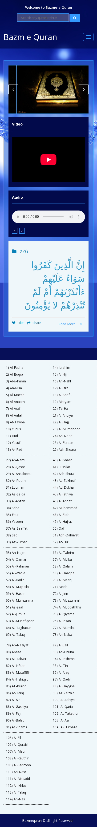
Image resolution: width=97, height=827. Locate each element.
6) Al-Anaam (15, 401)
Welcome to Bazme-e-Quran (48, 7)
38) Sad (11, 535)
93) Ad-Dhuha (63, 652)
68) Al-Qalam (63, 566)
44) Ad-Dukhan (64, 487)
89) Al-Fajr (14, 713)
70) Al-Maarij (62, 580)
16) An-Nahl (62, 381)
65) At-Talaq (15, 634)
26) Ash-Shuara (64, 449)
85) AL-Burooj (17, 686)
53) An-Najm (15, 552)
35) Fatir (12, 514)
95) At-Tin (60, 665)
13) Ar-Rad (14, 449)
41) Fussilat (61, 467)
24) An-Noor (62, 436)
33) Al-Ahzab (15, 501)
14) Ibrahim (61, 367)
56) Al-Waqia (15, 573)
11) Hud (12, 436)
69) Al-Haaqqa (63, 573)
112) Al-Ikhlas (16, 785)
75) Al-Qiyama (63, 614)
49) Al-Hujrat (62, 521)
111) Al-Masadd (18, 778)
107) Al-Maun (16, 751)
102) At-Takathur (66, 713)
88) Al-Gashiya (17, 706)
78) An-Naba (62, 634)
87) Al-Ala (13, 699)
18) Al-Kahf (61, 395)
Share (36, 322)
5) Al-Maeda (15, 395)
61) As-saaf (14, 607)
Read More (67, 324)
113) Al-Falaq (16, 792)
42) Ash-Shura (63, 473)
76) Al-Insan (62, 621)
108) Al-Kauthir (17, 758)
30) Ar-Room (16, 480)
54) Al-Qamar (16, 559)
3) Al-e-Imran (16, 381)
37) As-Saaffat (17, 528)
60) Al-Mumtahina (19, 600)
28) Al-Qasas (15, 467)
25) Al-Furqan (63, 442)
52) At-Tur (60, 542)
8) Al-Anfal (14, 415)
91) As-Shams (16, 727)
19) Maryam (62, 401)
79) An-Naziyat (17, 645)
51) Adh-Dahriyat (66, 535)
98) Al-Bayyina (64, 686)
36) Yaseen (14, 521)
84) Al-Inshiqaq (17, 679)
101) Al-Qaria (63, 706)
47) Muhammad (65, 508)
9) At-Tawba (15, 422)
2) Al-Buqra (14, 374)
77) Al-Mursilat (64, 627)
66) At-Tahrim (63, 552)
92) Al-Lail (60, 645)
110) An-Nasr (16, 772)
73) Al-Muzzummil (66, 600)
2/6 (24, 251)
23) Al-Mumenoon (67, 429)
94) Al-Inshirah (64, 659)
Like (20, 322)
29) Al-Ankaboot (18, 473)
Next (84, 89)
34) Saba (12, 508)
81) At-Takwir (16, 659)
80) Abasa (13, 652)
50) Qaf (58, 528)
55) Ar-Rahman (17, 566)
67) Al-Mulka (62, 559)
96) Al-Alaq (61, 672)
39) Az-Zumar (16, 542)
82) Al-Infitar (15, 665)
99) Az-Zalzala (63, 693)
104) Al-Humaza (65, 727)
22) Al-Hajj (61, 422)
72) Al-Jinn (60, 593)
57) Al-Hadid (15, 580)
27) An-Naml (15, 460)
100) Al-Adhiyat (64, 699)
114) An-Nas (15, 799)
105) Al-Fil (13, 737)
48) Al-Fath (61, 514)
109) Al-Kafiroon (18, 765)
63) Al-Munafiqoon (20, 621)
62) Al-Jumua (15, 614)
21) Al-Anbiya (63, 415)
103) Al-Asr (61, 720)
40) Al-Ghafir (62, 460)
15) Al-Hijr (60, 374)
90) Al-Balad (15, 720)
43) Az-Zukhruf (64, 480)
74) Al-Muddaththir (67, 607)
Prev (13, 89)
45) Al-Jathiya (63, 494)
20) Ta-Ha (60, 408)
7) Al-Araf (13, 408)
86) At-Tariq (15, 693)
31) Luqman (15, 487)
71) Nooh (60, 586)
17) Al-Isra (60, 388)
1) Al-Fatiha (14, 367)
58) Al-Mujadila (17, 586)
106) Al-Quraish (17, 744)
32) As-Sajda (15, 494)
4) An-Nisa (14, 388)
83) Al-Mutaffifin (18, 672)
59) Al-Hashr (15, 593)
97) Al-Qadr (61, 679)
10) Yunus (13, 429)
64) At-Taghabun (19, 627)
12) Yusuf (13, 442)
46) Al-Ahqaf (62, 501)
